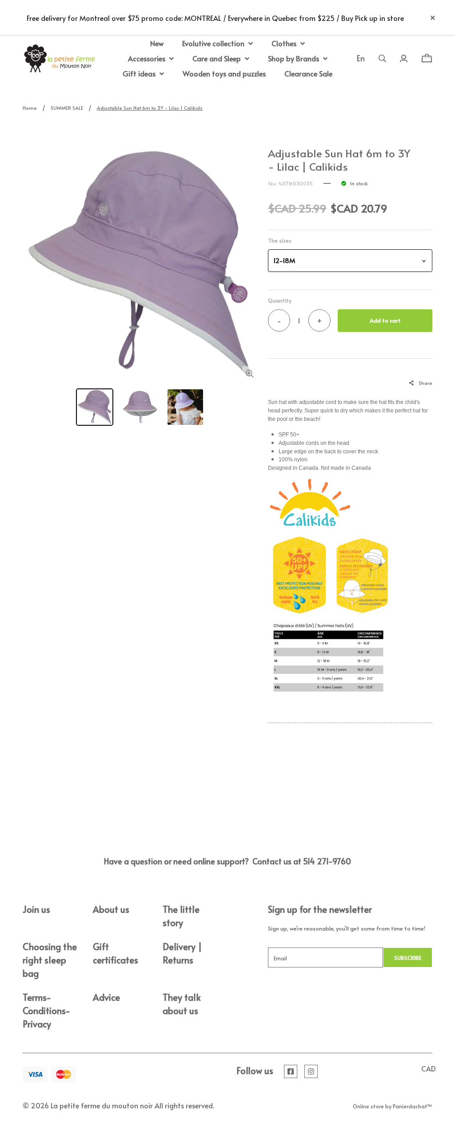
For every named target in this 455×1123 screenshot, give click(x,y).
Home (30, 107)
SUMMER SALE (67, 107)
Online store (368, 1106)
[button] (350, 260)
